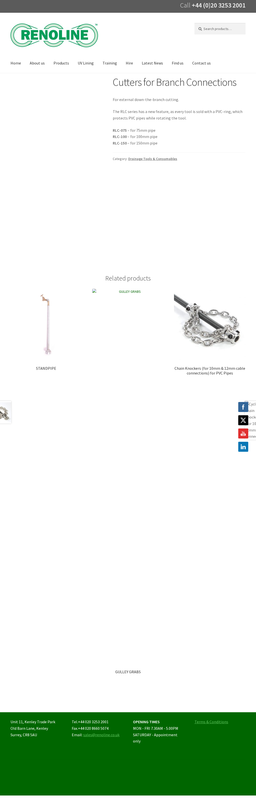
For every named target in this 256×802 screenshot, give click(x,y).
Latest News (152, 63)
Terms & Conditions (211, 721)
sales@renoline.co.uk (101, 734)
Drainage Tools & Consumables (152, 158)
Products (61, 63)
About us (37, 63)
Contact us (201, 63)
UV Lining (86, 63)
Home (15, 63)
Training (109, 63)
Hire (129, 63)
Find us (178, 63)
